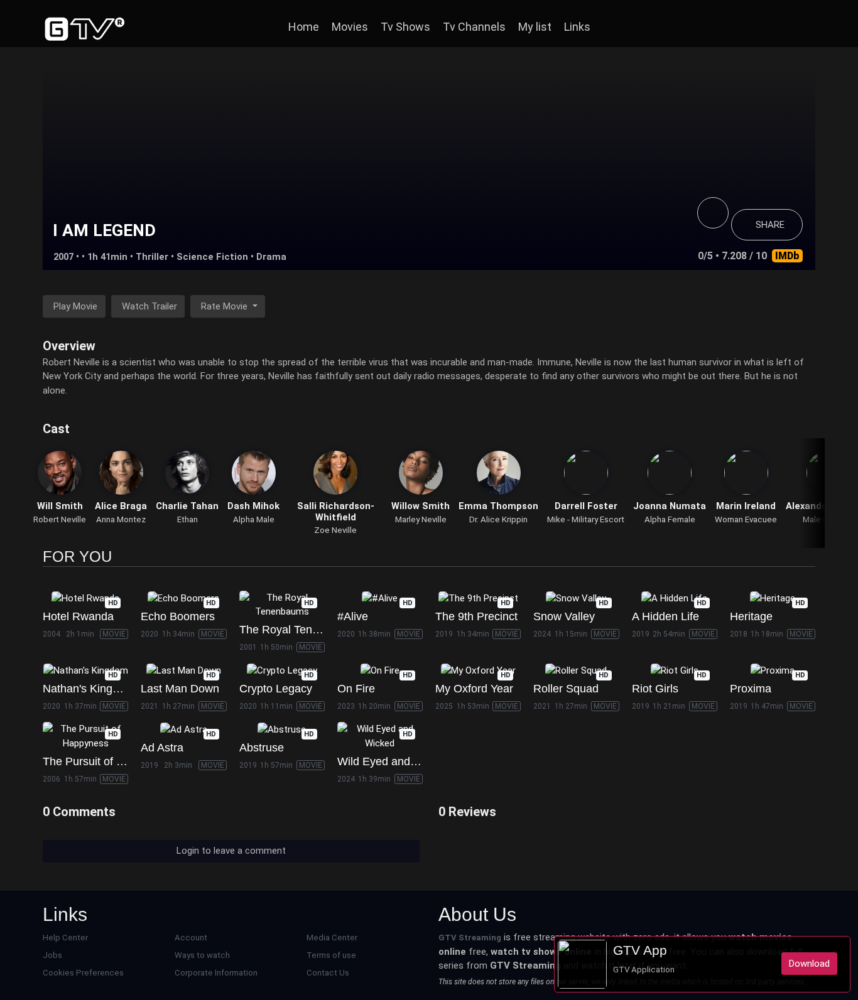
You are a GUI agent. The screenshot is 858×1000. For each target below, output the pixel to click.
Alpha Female (669, 519)
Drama (271, 256)
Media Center (332, 937)
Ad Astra (162, 747)
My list (534, 26)
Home (303, 26)
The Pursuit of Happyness (108, 761)
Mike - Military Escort (585, 519)
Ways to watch (202, 955)
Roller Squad (566, 688)
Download (809, 963)
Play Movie (75, 306)
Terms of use (331, 955)
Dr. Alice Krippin (498, 519)
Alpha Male (253, 519)
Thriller (152, 256)
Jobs (52, 955)
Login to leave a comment (231, 850)
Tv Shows (405, 26)
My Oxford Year (474, 688)
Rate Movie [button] (225, 306)
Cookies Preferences (83, 972)
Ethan (187, 519)
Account (191, 937)
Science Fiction (212, 256)
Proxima (750, 688)
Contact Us (328, 972)
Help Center (65, 937)
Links (577, 26)
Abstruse (261, 747)
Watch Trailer (149, 306)
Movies (350, 26)
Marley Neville (421, 519)
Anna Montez (121, 519)
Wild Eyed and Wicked (393, 761)
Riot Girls (655, 688)
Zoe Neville (335, 530)
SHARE (770, 224)
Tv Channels (474, 26)
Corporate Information (216, 972)
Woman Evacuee (746, 519)
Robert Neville (59, 519)
